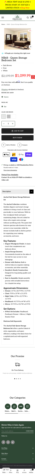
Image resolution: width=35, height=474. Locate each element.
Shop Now (25, 8)
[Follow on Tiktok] (13, 442)
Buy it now (17, 138)
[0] (31, 17)
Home (3, 24)
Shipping (4, 90)
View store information (10, 170)
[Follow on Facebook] (3, 442)
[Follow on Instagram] (8, 442)
